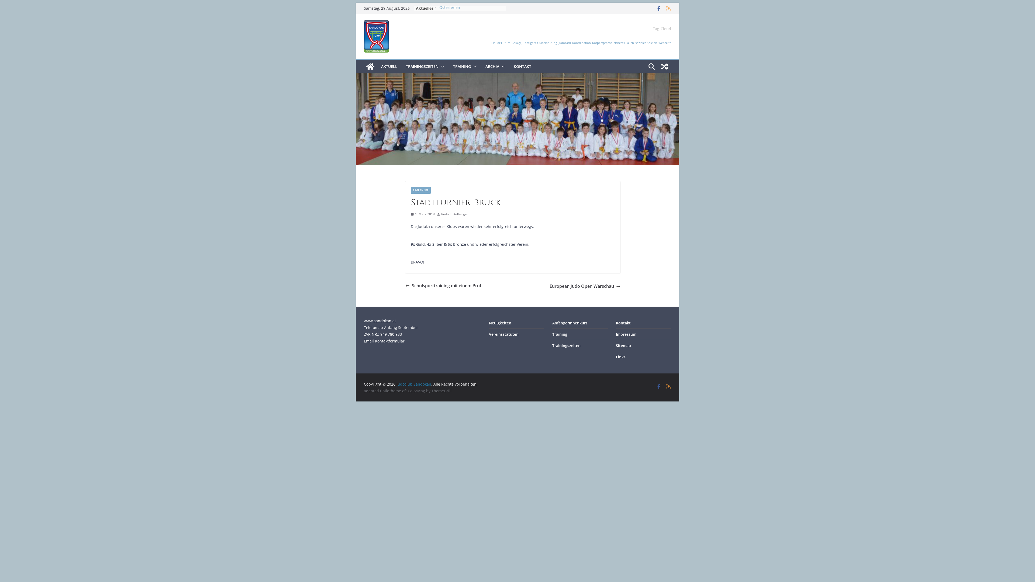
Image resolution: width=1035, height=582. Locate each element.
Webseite (664, 43)
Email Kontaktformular (384, 341)
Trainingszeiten (422, 66)
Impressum (626, 334)
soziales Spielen (646, 43)
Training (462, 66)
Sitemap (623, 345)
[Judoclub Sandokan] (370, 66)
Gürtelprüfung (547, 43)
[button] (441, 66)
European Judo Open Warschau (582, 286)
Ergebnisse (421, 190)
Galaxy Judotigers (524, 43)
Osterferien (449, 8)
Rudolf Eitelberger (454, 214)
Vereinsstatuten (504, 334)
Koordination (581, 43)
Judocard (564, 43)
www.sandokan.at (380, 320)
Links (621, 356)
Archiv (492, 66)
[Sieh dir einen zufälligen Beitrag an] (664, 66)
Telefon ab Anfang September (391, 327)
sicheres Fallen (624, 43)
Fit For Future (500, 43)
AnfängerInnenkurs (570, 322)
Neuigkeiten (500, 322)
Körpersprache (602, 43)
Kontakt (522, 66)
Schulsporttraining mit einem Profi (447, 286)
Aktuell (389, 66)
